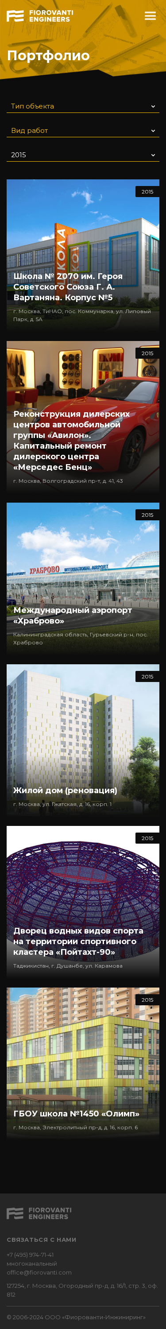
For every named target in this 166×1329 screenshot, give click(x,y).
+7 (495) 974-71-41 (30, 1254)
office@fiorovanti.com (39, 1272)
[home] (40, 14)
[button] (150, 16)
